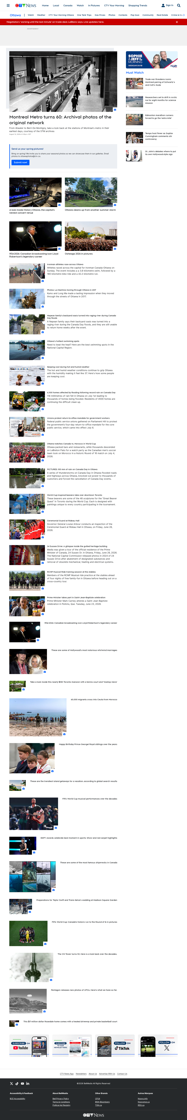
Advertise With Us (107, 1073)
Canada (67, 5)
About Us (93, 1073)
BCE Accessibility (17, 1098)
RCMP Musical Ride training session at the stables (71, 572)
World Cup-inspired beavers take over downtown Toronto (74, 495)
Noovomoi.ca (144, 1102)
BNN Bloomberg (102, 1102)
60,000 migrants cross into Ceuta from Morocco (94, 699)
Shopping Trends (137, 5)
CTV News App (67, 1073)
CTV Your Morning (114, 5)
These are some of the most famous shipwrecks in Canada (88, 862)
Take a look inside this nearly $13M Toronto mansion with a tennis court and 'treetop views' (73, 682)
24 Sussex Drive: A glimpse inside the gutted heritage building (77, 546)
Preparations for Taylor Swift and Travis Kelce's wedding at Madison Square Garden (76, 900)
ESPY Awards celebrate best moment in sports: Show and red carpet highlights (79, 838)
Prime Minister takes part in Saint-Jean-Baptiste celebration (76, 597)
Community (148, 15)
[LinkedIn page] (28, 1083)
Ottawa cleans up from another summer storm (90, 210)
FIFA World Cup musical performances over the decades (89, 799)
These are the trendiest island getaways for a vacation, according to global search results (73, 781)
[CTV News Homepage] (25, 5)
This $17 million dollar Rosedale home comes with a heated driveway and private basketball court (70, 1021)
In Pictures (94, 5)
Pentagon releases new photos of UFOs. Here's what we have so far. (84, 990)
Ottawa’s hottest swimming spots (63, 341)
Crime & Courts (178, 15)
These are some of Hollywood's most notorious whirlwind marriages (84, 650)
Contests (123, 15)
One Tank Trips (84, 15)
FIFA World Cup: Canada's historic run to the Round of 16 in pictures (84, 922)
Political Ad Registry (61, 1105)
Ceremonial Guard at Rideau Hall (63, 521)
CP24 (97, 1098)
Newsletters (81, 1073)
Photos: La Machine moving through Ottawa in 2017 (71, 290)
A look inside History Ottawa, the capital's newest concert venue (32, 211)
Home (45, 5)
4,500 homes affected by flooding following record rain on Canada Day (81, 392)
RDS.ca (141, 1105)
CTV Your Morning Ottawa (61, 15)
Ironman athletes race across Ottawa (65, 264)
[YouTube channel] (22, 1083)
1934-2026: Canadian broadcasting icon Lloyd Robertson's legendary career (33, 255)
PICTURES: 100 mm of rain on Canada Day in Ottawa (72, 469)
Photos (112, 15)
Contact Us (122, 1073)
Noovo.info (143, 1098)
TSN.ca (98, 1105)
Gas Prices (100, 15)
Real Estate (162, 15)
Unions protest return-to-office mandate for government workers (78, 418)
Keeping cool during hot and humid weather (68, 367)
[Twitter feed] (11, 1083)
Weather (41, 15)
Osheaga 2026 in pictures (79, 253)
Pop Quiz (135, 15)
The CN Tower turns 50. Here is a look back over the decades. (87, 954)
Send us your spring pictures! (27, 149)
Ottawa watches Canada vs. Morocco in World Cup (71, 444)
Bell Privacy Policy (61, 1098)
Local (56, 5)
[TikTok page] (17, 1083)
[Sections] (8, 5)
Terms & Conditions (61, 1102)
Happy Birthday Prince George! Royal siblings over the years (88, 744)
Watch (80, 5)
